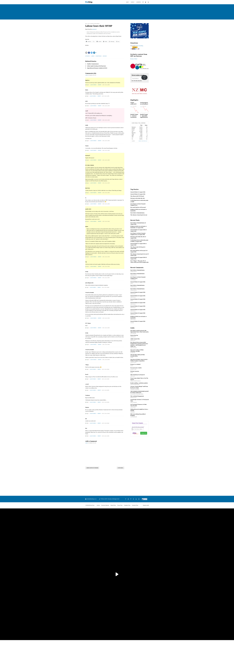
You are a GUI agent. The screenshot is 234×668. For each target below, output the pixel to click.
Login (86, 75)
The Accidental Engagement (137, 396)
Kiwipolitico (132, 340)
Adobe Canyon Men (135, 338)
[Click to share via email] (86, 53)
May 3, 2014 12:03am (106, 413)
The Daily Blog (133, 362)
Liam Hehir (132, 412)
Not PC (131, 365)
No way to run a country (136, 367)
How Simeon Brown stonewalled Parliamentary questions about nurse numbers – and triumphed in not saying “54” (139, 344)
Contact (132, 2)
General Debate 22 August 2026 (137, 194)
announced (94, 29)
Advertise (138, 2)
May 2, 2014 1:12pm (106, 105)
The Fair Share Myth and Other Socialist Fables (137, 355)
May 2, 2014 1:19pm (106, 160)
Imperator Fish (133, 397)
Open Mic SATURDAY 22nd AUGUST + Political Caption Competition (139, 360)
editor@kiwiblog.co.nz (91, 498)
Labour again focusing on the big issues (96, 66)
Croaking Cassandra (134, 389)
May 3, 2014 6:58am (105, 423)
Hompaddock (133, 336)
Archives (98, 505)
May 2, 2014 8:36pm (105, 402)
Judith (86, 125)
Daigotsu (87, 407)
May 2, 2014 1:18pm (106, 140)
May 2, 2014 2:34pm (106, 344)
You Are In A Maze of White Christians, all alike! (137, 350)
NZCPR (131, 372)
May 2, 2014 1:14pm (106, 120)
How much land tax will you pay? (138, 207)
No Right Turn (133, 369)
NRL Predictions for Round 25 (137, 374)
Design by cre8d (146, 505)
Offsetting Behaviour (134, 384)
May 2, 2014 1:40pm (106, 266)
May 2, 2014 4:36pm (105, 369)
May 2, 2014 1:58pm (105, 287)
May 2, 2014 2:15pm (106, 327)
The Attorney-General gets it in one (138, 215)
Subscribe (144, 77)
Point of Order (133, 347)
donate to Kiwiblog (139, 45)
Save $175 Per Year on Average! (138, 426)
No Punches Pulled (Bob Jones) (136, 394)
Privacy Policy (119, 505)
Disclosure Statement (105, 505)
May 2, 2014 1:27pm (106, 256)
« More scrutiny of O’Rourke (92, 467)
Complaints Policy (127, 505)
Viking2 (87, 364)
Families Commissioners (93, 64)
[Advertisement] (105, 454)
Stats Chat (132, 376)
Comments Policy (135, 505)
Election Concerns (134, 371)
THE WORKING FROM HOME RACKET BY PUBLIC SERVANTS (139, 392)
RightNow (87, 80)
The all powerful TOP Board (137, 196)
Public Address (133, 402)
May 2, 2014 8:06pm (105, 390)
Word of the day (134, 335)
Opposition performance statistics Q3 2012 (97, 68)
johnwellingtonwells (89, 282)
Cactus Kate (132, 407)
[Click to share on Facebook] (89, 53)
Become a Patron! (133, 58)
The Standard (133, 333)
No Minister (132, 352)
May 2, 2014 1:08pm (106, 84)
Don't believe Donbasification (137, 213)
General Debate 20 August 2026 (137, 257)
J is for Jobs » (120, 467)
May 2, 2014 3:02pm (106, 359)
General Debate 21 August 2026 (137, 192)
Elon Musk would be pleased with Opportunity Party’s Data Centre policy (139, 331)
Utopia (131, 357)
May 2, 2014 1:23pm (106, 192)
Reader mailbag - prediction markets (139, 383)
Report (99, 84)
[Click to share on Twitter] (92, 53)
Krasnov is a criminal (135, 364)
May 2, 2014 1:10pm (105, 96)
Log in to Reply (93, 84)
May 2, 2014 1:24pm (106, 221)
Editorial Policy (113, 505)
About (127, 2)
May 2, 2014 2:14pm (106, 318)
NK (86, 262)
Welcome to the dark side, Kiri (137, 198)
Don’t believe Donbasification (137, 222)
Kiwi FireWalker (133, 416)
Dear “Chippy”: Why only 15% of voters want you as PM (138, 261)
